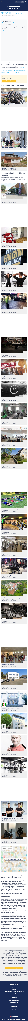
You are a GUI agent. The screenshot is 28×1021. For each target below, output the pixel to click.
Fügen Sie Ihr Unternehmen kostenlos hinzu (14, 991)
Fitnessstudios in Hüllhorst (9, 23)
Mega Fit (3, 686)
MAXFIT (3, 398)
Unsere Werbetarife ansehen (9, 80)
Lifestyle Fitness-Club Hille (7, 664)
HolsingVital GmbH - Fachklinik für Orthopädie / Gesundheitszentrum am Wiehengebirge (12, 597)
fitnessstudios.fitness (6, 12)
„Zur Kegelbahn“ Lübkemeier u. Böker (10, 465)
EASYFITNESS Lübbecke (6, 531)
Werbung (14, 993)
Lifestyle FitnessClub (6, 376)
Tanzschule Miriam (5, 200)
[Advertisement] (14, 46)
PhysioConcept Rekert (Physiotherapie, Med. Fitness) (13, 147)
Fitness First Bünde (6, 620)
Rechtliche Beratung (14, 1002)
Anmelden (14, 989)
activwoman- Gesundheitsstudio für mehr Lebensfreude (11, 420)
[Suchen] (22, 2)
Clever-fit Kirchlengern (6, 575)
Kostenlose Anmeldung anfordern (14, 968)
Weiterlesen (21, 67)
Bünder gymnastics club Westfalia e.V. (10, 708)
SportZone (3, 354)
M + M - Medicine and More (7, 730)
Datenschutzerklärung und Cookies (14, 1004)
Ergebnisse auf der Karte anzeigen (14, 859)
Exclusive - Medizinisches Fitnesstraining (11, 244)
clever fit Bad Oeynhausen (7, 774)
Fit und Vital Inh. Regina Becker (8, 168)
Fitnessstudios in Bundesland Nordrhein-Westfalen (14, 13)
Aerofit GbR (4, 553)
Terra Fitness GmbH (6, 104)
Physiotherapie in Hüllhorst (8, 30)
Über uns (14, 987)
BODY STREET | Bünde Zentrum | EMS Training (12, 818)
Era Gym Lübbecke (5, 266)
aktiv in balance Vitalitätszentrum (9, 443)
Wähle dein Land (14, 1016)
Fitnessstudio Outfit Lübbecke (8, 310)
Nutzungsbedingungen (14, 1000)
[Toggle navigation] (25, 2)
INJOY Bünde (4, 840)
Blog (14, 994)
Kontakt (14, 1009)
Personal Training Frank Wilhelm (9, 752)
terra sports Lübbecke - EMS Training (10, 288)
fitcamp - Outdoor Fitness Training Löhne (11, 509)
